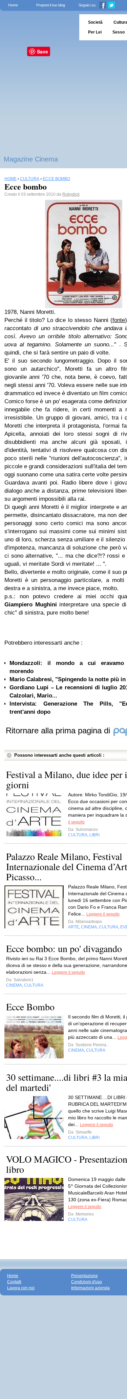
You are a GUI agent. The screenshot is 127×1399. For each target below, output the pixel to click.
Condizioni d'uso (86, 1281)
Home (13, 5)
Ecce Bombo (30, 1006)
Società (95, 22)
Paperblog (37, 27)
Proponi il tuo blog (50, 5)
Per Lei (95, 32)
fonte (118, 320)
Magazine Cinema (31, 159)
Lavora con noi (21, 1288)
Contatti (14, 1281)
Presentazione (84, 1275)
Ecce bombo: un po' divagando (64, 948)
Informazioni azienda (90, 1288)
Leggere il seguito (103, 914)
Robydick (71, 194)
